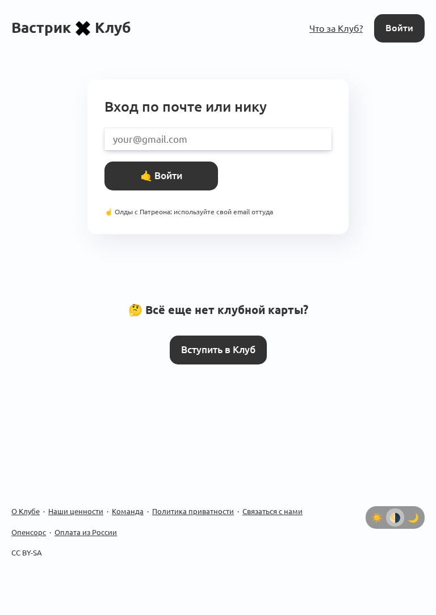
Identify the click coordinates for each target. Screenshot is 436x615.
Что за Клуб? (336, 28)
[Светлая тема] (377, 517)
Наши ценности (75, 511)
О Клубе (25, 511)
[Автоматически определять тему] (395, 517)
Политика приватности (193, 511)
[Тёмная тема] (413, 517)
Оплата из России (85, 532)
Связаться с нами (272, 511)
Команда (128, 511)
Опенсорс (28, 532)
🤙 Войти (161, 175)
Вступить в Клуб (218, 349)
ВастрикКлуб (71, 27)
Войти (399, 28)
